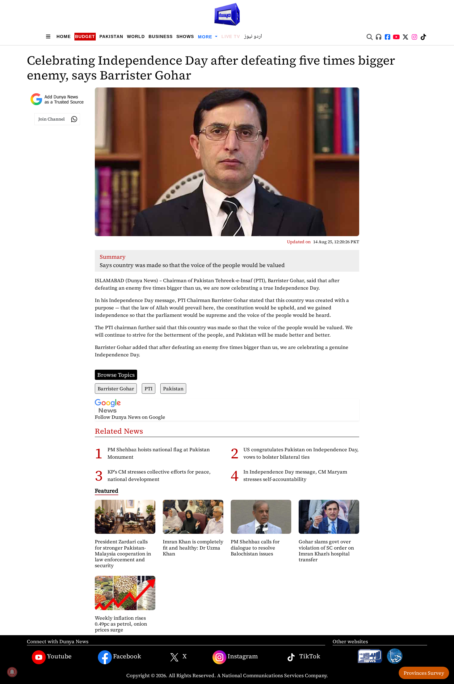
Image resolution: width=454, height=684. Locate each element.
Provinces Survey (424, 672)
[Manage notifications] (12, 672)
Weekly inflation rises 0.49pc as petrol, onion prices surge (121, 623)
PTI (149, 388)
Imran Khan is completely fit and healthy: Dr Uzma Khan (193, 547)
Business (161, 36)
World (136, 36)
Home (64, 36)
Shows (185, 36)
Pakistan (111, 36)
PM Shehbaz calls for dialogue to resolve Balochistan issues (255, 547)
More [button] (206, 36)
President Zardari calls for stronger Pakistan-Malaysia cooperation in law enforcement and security (123, 553)
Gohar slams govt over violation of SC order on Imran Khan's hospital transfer (326, 550)
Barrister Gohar (116, 388)
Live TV (230, 36)
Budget (85, 36)
